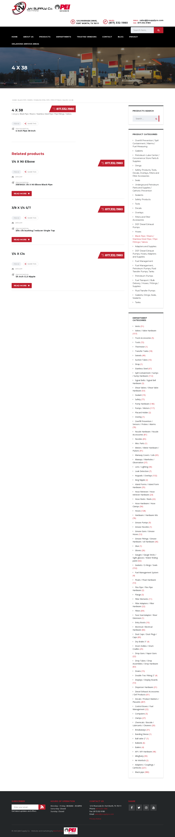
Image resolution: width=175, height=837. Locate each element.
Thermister (140, 346)
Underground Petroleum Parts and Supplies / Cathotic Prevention (146, 187)
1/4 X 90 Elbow (23, 161)
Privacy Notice (95, 818)
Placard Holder (141, 412)
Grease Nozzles (142, 527)
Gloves (138, 550)
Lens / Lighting (141, 467)
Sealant (138, 395)
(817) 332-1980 (118, 22)
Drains (138, 671)
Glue (137, 546)
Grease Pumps (141, 522)
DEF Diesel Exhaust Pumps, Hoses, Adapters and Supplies (144, 254)
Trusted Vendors (87, 37)
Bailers (138, 747)
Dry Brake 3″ (140, 641)
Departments (63, 37)
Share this (31, 123)
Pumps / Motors (142, 408)
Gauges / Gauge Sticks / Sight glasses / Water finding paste (145, 557)
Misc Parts (139, 443)
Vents (137, 326)
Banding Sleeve (142, 734)
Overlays (139, 212)
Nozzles (138, 439)
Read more (20, 193)
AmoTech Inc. (58, 831)
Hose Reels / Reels (143, 499)
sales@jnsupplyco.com (151, 20)
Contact (107, 37)
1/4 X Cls (18, 254)
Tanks (138, 302)
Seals (137, 180)
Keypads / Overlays (143, 475)
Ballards (138, 743)
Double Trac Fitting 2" (144, 675)
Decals (138, 208)
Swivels (138, 355)
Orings (138, 165)
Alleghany (139, 756)
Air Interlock (140, 760)
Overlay (138, 417)
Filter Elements (141, 599)
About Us (28, 37)
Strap (137, 364)
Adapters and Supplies (145, 246)
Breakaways (140, 729)
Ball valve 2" (140, 738)
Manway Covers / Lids (145, 455)
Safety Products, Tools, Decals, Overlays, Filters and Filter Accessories (146, 173)
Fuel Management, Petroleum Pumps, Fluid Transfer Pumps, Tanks (144, 268)
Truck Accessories (143, 338)
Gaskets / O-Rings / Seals (146, 565)
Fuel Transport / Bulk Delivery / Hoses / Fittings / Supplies (145, 283)
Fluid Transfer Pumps (145, 290)
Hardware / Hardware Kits (146, 515)
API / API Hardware (143, 751)
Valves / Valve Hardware (145, 330)
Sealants (139, 195)
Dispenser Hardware (144, 687)
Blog (120, 37)
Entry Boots (140, 622)
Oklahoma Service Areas (25, 44)
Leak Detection (142, 471)
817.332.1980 (65, 109)
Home (15, 37)
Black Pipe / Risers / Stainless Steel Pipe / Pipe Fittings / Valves (43, 100)
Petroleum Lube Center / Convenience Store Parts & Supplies (146, 158)
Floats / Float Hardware (145, 580)
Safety (138, 399)
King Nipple (140, 480)
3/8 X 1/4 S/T (21, 208)
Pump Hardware (142, 403)
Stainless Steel (141, 368)
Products (44, 37)
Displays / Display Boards (146, 680)
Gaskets (139, 151)
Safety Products (143, 199)
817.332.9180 (144, 23)
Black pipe (139, 772)
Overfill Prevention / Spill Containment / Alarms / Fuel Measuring (145, 143)
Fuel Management (144, 261)
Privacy (133, 37)
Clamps (138, 718)
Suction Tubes (141, 359)
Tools (137, 204)
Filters (137, 610)
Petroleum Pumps (144, 276)
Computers (140, 713)
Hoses (138, 231)
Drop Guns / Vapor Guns (146, 653)
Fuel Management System (146, 572)
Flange (138, 594)
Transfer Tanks (141, 351)
